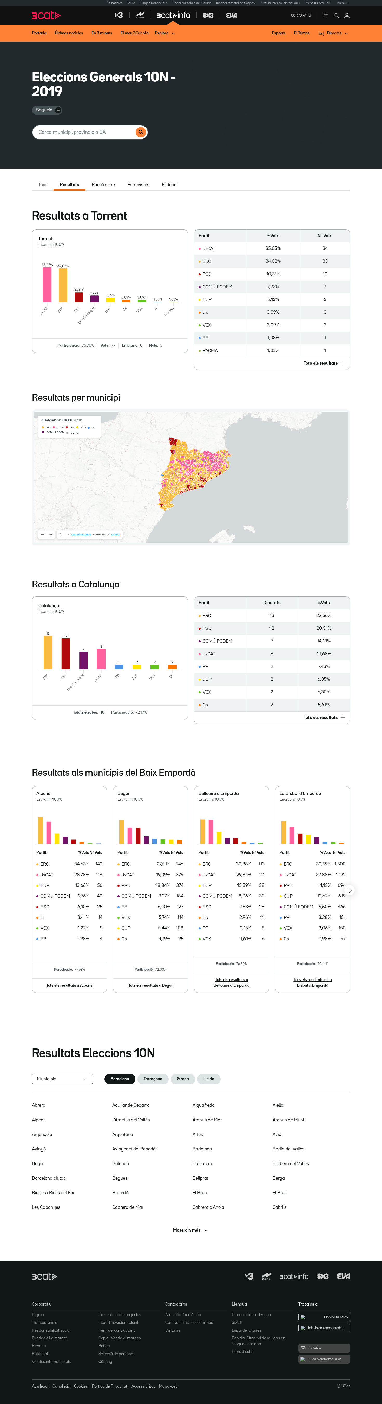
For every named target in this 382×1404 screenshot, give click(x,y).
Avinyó (39, 1149)
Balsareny (203, 1164)
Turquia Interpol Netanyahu (280, 3)
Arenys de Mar (207, 1120)
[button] (272, 363)
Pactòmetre (103, 185)
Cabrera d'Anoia (208, 1207)
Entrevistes (138, 185)
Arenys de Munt (288, 1120)
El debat (170, 185)
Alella (278, 1105)
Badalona (202, 1149)
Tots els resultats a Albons (69, 986)
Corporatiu (301, 15)
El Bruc (200, 1193)
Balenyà (120, 1164)
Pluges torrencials (153, 3)
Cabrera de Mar (127, 1207)
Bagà (37, 1164)
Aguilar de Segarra (131, 1105)
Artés (198, 1135)
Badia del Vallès (289, 1149)
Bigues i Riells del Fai (53, 1193)
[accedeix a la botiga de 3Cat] (326, 15)
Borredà (120, 1193)
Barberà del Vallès (291, 1164)
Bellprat (200, 1178)
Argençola (42, 1135)
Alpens (39, 1120)
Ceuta (131, 3)
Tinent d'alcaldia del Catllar (191, 3)
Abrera (38, 1105)
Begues (120, 1178)
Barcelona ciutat (48, 1178)
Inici (43, 185)
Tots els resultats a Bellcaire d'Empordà (232, 983)
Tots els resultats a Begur (150, 986)
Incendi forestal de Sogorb (235, 3)
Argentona (122, 1135)
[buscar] (141, 132)
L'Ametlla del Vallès (131, 1120)
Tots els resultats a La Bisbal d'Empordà (313, 983)
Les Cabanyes (46, 1207)
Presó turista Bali (317, 3)
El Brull (280, 1193)
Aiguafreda (204, 1105)
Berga (279, 1178)
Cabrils (280, 1207)
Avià (277, 1135)
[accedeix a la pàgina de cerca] (336, 15)
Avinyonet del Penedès (135, 1149)
